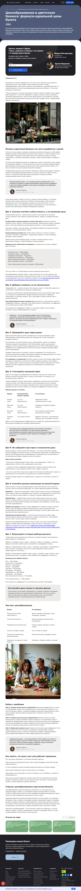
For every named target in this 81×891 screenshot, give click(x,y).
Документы (64, 882)
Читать (14, 857)
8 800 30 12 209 (65, 877)
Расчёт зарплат (37, 884)
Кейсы (7, 873)
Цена (53, 2)
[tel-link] (68, 875)
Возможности (28, 2)
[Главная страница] (13, 2)
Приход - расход (37, 871)
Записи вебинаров (10, 878)
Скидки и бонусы (38, 878)
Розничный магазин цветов (24, 873)
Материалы (13, 9)
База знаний (8, 882)
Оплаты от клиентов (38, 882)
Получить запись (18, 70)
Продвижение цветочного (40, 877)
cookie (50, 889)
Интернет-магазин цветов (24, 877)
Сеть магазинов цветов (23, 875)
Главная (7, 9)
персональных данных (37, 73)
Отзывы (42, 2)
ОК (73, 889)
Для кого (36, 2)
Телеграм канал (9, 880)
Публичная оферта (65, 879)
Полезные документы (11, 877)
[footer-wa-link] (63, 875)
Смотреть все (72, 817)
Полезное (47, 2)
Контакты (52, 873)
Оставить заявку (70, 2)
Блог (7, 871)
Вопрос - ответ (9, 884)
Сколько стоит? (53, 871)
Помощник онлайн (38, 880)
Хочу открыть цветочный (24, 871)
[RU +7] (11, 65)
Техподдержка (53, 875)
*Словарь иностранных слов (68, 883)
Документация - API (54, 878)
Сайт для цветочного (38, 873)
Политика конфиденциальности (68, 880)
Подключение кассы (38, 875)
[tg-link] (65, 875)
